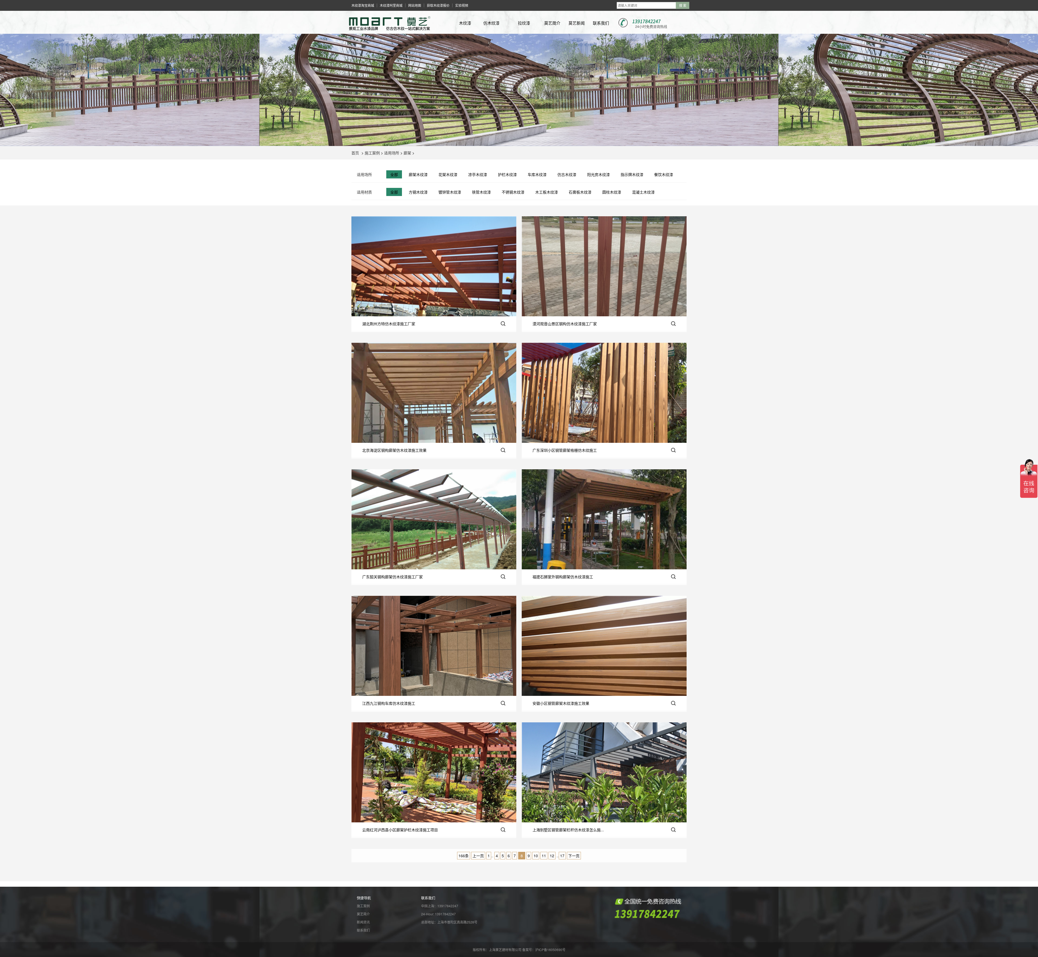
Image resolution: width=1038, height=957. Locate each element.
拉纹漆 (524, 23)
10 (536, 855)
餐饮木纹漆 (663, 174)
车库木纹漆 (537, 174)
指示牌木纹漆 (632, 174)
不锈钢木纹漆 (513, 192)
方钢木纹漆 (418, 192)
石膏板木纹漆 (580, 192)
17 (562, 855)
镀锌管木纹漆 (449, 192)
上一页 (478, 855)
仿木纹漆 (491, 23)
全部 (394, 174)
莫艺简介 (552, 23)
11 (544, 855)
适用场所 (391, 152)
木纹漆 (465, 23)
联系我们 (601, 23)
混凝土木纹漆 (643, 192)
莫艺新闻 (576, 23)
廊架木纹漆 (418, 174)
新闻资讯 (363, 922)
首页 (355, 152)
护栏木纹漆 (507, 174)
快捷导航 (364, 897)
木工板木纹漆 (546, 192)
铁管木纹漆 (481, 192)
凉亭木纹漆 (477, 174)
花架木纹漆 (447, 174)
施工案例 (372, 152)
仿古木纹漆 (566, 174)
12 (552, 855)
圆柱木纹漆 (611, 192)
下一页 (574, 855)
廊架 (407, 152)
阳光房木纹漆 (598, 174)
